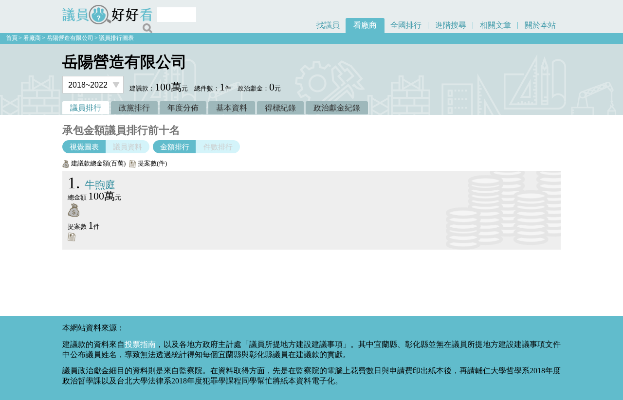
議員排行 (85, 108)
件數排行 (218, 147)
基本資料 (231, 108)
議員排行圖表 (116, 38)
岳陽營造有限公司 (70, 38)
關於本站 (540, 25)
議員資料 (127, 147)
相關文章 (495, 25)
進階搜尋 (450, 25)
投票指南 (140, 344)
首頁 (12, 38)
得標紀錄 (280, 108)
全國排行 (405, 25)
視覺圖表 (84, 147)
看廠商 (365, 25)
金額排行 (174, 147)
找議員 (328, 25)
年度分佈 (183, 108)
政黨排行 (134, 108)
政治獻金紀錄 (336, 108)
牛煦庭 (91, 184)
